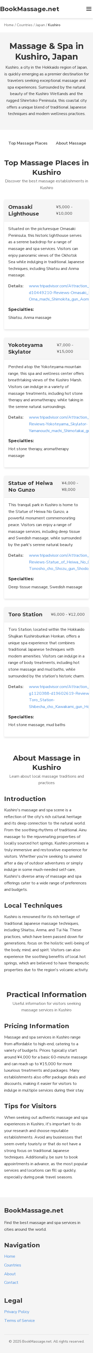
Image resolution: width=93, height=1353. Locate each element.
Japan (40, 25)
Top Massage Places (28, 143)
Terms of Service (19, 1320)
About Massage (71, 143)
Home (9, 25)
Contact (11, 1282)
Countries (25, 25)
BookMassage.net (29, 9)
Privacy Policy (16, 1312)
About (10, 1274)
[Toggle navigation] (89, 9)
